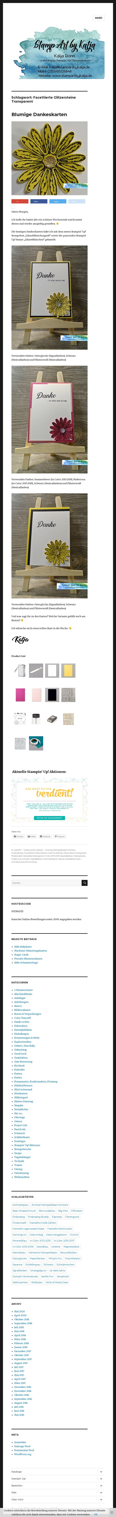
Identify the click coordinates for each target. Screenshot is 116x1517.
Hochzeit (19, 1065)
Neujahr (18, 1105)
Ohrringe (19, 1117)
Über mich (17, 1499)
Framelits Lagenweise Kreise (28, 1228)
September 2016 (23, 1399)
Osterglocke (79, 856)
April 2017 (20, 1379)
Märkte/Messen (23, 1085)
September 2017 (23, 1359)
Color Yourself (22, 1017)
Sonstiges (19, 1141)
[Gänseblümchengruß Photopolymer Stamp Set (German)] (20, 719)
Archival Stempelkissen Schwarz (60, 850)
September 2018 (23, 1323)
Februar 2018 (21, 1343)
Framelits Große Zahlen (42, 1222)
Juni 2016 (19, 1410)
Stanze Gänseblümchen (69, 859)
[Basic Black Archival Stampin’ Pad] (36, 719)
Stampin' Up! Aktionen (27, 1145)
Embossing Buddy (38, 1217)
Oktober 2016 (21, 1395)
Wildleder (37, 1282)
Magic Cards (21, 954)
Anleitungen (21, 1002)
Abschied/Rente (23, 994)
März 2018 (20, 1339)
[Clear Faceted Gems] (20, 743)
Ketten (18, 1077)
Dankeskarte (17, 853)
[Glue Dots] (36, 743)
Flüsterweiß (16, 856)
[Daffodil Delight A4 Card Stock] (68, 671)
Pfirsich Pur (55, 1258)
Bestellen (16, 1485)
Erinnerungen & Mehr (26, 1037)
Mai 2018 (19, 1331)
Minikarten (20, 1093)
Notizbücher (21, 1109)
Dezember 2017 (22, 1351)
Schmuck (19, 1133)
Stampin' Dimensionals (25, 1276)
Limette (55, 1246)
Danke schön (30, 850)
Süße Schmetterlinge (26, 962)
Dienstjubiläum (23, 1029)
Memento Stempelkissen (43, 1252)
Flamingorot (72, 1217)
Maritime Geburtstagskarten (30, 950)
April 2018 (20, 1335)
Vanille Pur (47, 1276)
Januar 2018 (20, 1347)
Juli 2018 (19, 1327)
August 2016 (21, 1402)
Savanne (17, 1264)
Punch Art (20, 1129)
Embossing (19, 1217)
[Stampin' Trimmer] (20, 671)
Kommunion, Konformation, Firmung (35, 1081)
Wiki (13, 1492)
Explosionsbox (22, 1041)
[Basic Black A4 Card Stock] (52, 695)
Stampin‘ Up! (18, 1478)
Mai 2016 (19, 1414)
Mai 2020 (19, 1311)
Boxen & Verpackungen (27, 1013)
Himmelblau (20, 1240)
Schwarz (26, 859)
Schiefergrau (33, 1264)
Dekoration (20, 1025)
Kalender (19, 1069)
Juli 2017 (18, 1367)
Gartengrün (19, 1234)
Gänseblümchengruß (33, 856)
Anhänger (20, 998)
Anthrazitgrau (20, 1205)
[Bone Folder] (36, 671)
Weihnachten (21, 1177)
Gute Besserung (23, 1061)
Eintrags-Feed (22, 1446)
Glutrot (74, 1234)
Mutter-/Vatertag (23, 1101)
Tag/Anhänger (22, 1157)
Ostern (18, 1121)
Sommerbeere (50, 859)
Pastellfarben (37, 1258)
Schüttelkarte (22, 1137)
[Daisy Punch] (52, 719)
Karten (40, 850)
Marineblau (19, 1252)
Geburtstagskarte (56, 1234)
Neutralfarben (66, 856)
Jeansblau (42, 1246)
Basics (18, 1006)
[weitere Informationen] (13, 207)
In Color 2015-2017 (64, 1240)
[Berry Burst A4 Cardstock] (20, 695)
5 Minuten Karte (23, 990)
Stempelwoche (22, 1149)
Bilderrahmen (22, 1009)
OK (95, 1514)
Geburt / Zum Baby (24, 1045)
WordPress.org (22, 1454)
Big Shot (63, 1211)
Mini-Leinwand (23, 1089)
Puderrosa (16, 859)
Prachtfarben (72, 1258)
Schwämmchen (65, 1264)
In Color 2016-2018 (23, 1246)
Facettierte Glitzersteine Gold (38, 853)
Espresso (57, 1217)
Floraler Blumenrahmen (28, 958)
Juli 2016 (19, 1406)
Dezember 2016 (22, 1387)
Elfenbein (76, 1211)
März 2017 (20, 1383)
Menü (98, 18)
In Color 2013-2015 (40, 1240)
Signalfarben (36, 859)
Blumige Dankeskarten (39, 114)
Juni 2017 (19, 1371)
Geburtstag (20, 1049)
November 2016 (22, 1391)
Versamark (63, 1276)
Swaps (18, 1153)
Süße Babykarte (23, 946)
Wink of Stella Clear (57, 1282)
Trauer (18, 1165)
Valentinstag (21, 1173)
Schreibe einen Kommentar (24, 862)
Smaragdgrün (38, 1270)
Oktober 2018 (21, 1319)
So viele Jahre (57, 1270)
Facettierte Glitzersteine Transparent (69, 853)
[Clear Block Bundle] (68, 695)
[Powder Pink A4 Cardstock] (36, 695)
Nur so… (18, 1113)
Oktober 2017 (21, 1355)
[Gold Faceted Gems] (68, 719)
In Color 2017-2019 (51, 856)
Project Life (20, 1125)
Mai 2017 (19, 1375)
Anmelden (20, 1442)
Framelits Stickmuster (59, 1228)
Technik (19, 1161)
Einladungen (21, 1033)
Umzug (18, 1169)
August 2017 (21, 1363)
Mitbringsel (21, 1097)
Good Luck (20, 1053)
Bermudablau (47, 1211)
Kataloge (16, 1471)
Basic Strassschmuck (24, 1211)
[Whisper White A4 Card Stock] (52, 671)
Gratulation (20, 1057)
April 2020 (20, 1315)
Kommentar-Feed (24, 1450)
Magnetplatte (71, 1246)
